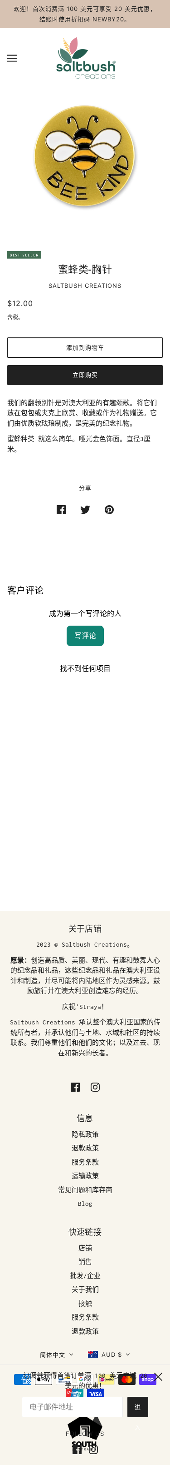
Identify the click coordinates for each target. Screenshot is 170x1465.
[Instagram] (91, 1449)
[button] (56, 1355)
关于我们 (85, 1289)
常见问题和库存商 (85, 1190)
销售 (85, 1261)
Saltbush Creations (85, 285)
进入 (138, 1410)
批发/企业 (85, 1275)
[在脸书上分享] (61, 509)
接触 (85, 1303)
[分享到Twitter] (85, 509)
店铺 (85, 1248)
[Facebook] (79, 1449)
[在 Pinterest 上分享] (109, 509)
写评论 (85, 636)
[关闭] (158, 1375)
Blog (85, 1203)
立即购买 (85, 374)
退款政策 (85, 1148)
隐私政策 (85, 1134)
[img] (75, 1086)
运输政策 (85, 1175)
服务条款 (85, 1162)
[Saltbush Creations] (85, 56)
